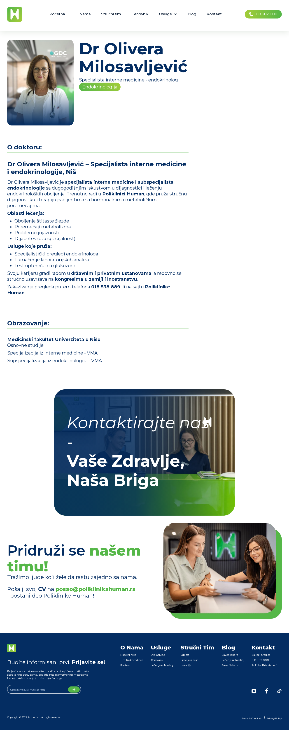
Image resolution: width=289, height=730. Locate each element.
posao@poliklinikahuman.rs (95, 589)
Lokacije (186, 665)
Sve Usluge (158, 654)
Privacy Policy (274, 718)
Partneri (125, 665)
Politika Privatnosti (264, 665)
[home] (14, 14)
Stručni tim (111, 14)
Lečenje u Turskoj (162, 665)
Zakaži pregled (261, 654)
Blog (192, 14)
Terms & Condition (252, 718)
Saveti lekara (230, 654)
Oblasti (185, 654)
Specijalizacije (189, 660)
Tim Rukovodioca (131, 660)
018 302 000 (260, 660)
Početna (57, 14)
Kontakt (214, 14)
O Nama (83, 14)
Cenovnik (140, 14)
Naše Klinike (128, 654)
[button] (168, 14)
